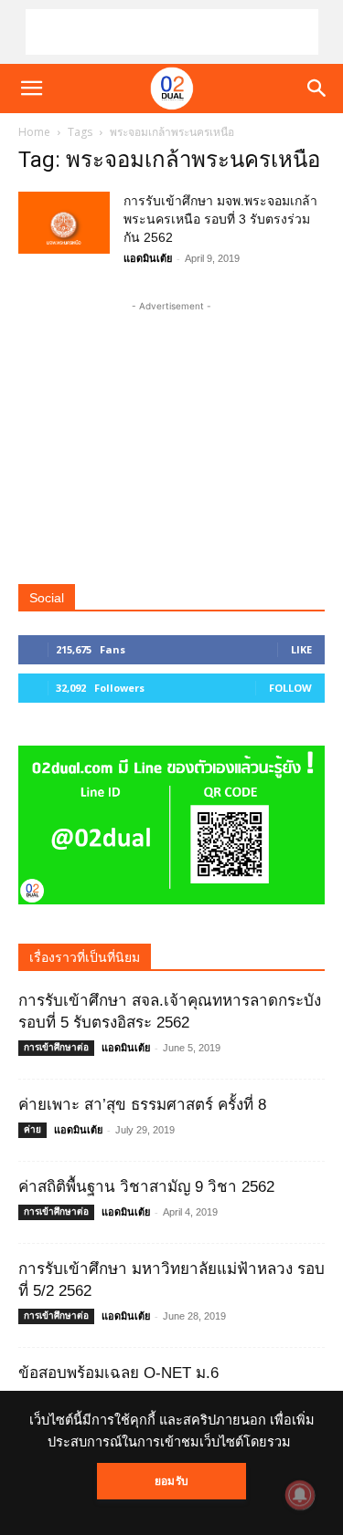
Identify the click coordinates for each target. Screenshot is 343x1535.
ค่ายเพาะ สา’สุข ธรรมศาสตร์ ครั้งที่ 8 (142, 1104)
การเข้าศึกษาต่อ (56, 1047)
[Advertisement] (172, 32)
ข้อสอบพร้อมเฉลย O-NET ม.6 (118, 1373)
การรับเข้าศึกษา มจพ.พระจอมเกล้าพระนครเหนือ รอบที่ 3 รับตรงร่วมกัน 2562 (220, 219)
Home (34, 132)
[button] (31, 88)
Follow (290, 687)
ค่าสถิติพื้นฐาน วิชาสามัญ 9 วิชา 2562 (146, 1187)
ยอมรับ (171, 1481)
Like (301, 649)
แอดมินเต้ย (147, 258)
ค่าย (32, 1129)
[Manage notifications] (300, 1494)
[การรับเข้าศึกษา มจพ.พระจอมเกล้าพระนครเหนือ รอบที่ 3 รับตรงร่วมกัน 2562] (64, 223)
